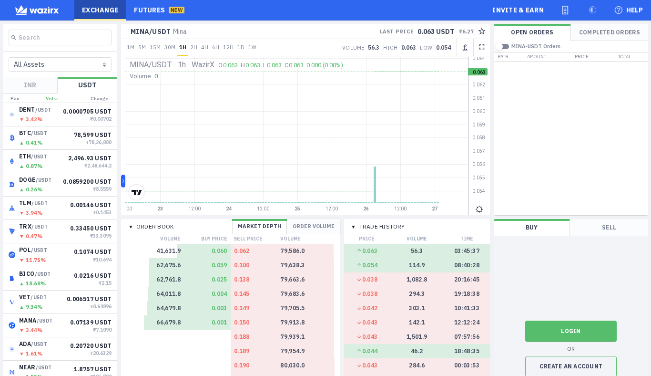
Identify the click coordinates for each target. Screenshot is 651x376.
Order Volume (314, 226)
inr (30, 85)
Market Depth (259, 226)
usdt (87, 85)
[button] (565, 10)
